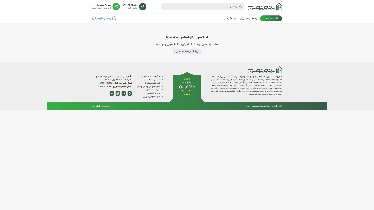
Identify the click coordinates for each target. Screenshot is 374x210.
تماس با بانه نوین (152, 80)
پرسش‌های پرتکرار (101, 18)
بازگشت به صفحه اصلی (187, 52)
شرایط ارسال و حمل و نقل (148, 86)
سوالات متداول (153, 90)
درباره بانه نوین (153, 93)
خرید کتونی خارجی (151, 96)
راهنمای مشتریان (248, 18)
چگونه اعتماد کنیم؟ (150, 76)
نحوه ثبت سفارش (152, 83)
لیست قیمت (231, 18)
